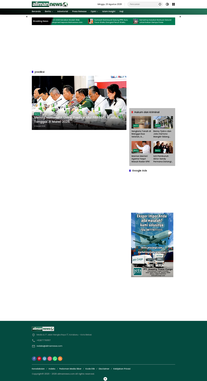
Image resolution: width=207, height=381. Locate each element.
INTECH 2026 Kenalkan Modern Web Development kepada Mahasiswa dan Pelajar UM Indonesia (54, 21)
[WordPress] (44, 358)
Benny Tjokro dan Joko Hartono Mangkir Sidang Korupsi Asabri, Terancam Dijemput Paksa (162, 134)
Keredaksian (38, 368)
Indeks (52, 368)
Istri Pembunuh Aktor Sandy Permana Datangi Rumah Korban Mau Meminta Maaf (162, 159)
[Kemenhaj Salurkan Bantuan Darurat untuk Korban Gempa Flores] (124, 21)
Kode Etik (90, 368)
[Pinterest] (39, 358)
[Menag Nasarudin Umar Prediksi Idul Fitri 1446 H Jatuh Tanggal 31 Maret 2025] (79, 103)
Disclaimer (104, 368)
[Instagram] (49, 358)
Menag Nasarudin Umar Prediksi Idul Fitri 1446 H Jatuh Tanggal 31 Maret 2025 (76, 119)
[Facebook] (34, 358)
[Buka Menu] (173, 4)
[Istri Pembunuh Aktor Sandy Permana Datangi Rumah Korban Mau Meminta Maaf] (163, 147)
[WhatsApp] (55, 358)
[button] (160, 4)
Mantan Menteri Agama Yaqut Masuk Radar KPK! (141, 159)
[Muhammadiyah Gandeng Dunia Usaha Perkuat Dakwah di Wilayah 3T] (169, 21)
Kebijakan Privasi (121, 368)
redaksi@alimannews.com (49, 346)
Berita (37, 114)
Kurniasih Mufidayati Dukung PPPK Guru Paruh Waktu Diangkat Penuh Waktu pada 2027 (99, 21)
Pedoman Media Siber (70, 368)
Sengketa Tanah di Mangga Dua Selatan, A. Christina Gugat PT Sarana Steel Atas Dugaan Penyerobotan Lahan (141, 134)
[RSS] (60, 358)
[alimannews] (50, 4)
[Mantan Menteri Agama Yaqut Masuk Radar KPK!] (141, 147)
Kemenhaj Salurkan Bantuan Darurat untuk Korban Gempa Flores (144, 21)
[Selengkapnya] (67, 329)
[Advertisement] (103, 47)
